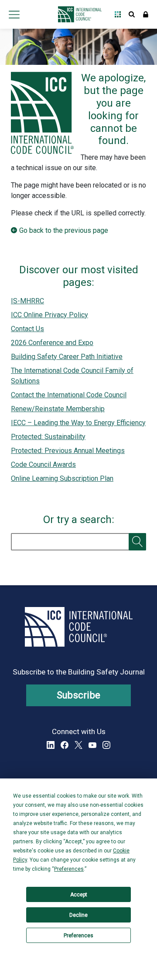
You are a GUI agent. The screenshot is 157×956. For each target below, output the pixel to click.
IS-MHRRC (27, 301)
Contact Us (27, 329)
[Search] (137, 541)
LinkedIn (50, 745)
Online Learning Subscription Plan (62, 478)
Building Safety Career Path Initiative (67, 356)
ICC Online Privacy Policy (49, 315)
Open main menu (14, 14)
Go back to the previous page (63, 230)
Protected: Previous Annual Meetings (68, 450)
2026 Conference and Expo (52, 343)
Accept (78, 895)
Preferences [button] (69, 869)
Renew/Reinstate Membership (58, 409)
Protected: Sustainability (48, 437)
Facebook (64, 745)
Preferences (78, 936)
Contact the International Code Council (68, 395)
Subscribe (79, 695)
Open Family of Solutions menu (118, 14)
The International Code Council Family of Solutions (72, 375)
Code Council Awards (43, 464)
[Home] (77, 14)
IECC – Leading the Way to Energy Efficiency (78, 423)
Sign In (146, 14)
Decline (78, 915)
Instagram (106, 745)
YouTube (92, 745)
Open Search (132, 14)
